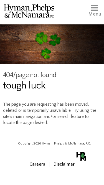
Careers (37, 164)
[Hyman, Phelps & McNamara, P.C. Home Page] (29, 11)
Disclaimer (64, 164)
